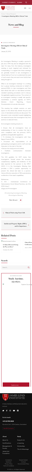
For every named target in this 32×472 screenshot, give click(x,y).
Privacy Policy (8, 464)
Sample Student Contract (23, 461)
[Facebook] (6, 410)
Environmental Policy (23, 464)
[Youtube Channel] (14, 410)
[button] (16, 384)
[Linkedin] (18, 410)
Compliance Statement (8, 461)
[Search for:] (16, 267)
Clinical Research (11, 14)
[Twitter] (3, 410)
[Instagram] (10, 410)
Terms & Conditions (8, 465)
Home (3, 14)
